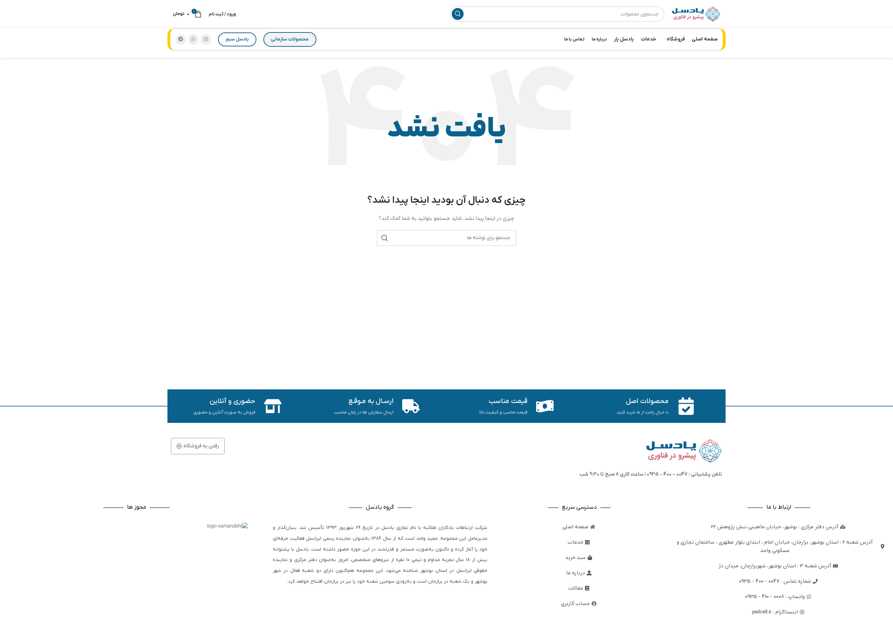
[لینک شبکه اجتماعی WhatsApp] (193, 39)
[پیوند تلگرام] (180, 39)
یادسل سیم (237, 39)
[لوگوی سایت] (695, 13)
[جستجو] (458, 14)
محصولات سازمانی (290, 39)
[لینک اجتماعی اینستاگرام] (206, 39)
